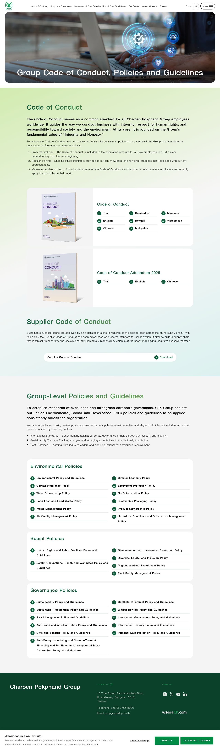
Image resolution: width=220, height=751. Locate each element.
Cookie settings (140, 740)
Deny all (167, 740)
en (187, 6)
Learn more (93, 744)
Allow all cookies (197, 740)
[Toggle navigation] (206, 5)
